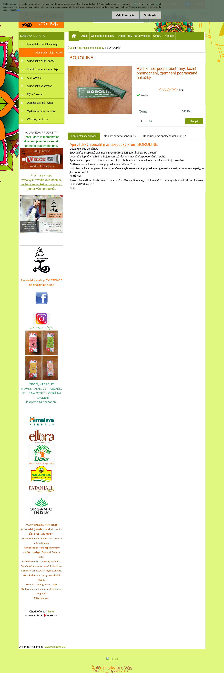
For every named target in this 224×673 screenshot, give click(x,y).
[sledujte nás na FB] (41, 293)
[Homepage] (75, 36)
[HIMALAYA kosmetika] (41, 421)
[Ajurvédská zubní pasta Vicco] (41, 150)
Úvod (71, 47)
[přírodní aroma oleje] (41, 326)
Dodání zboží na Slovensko (134, 35)
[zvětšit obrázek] (41, 214)
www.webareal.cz (55, 646)
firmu (51, 611)
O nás (84, 35)
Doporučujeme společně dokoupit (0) (164, 136)
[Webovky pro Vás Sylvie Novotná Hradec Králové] (112, 669)
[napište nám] (41, 259)
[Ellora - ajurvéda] (41, 436)
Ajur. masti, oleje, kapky (90, 47)
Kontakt (169, 35)
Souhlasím (150, 15)
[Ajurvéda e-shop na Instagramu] (41, 319)
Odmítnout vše (125, 15)
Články (157, 35)
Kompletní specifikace (84, 136)
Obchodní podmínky (102, 35)
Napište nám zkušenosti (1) (120, 136)
